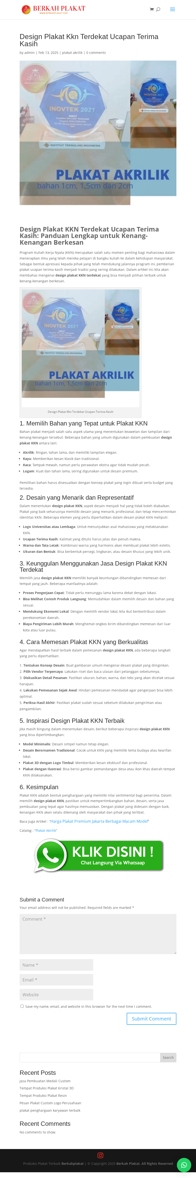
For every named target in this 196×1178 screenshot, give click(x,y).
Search (168, 1057)
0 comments (96, 52)
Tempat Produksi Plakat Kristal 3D (47, 1088)
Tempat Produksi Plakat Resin (43, 1095)
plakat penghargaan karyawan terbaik (50, 1110)
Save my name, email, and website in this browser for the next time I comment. (88, 1006)
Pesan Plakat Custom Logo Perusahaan (50, 1103)
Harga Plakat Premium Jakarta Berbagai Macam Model (99, 821)
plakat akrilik (72, 52)
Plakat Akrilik (46, 830)
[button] (184, 1165)
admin (29, 52)
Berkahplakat (72, 1163)
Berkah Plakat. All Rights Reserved (144, 1163)
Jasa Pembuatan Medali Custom (45, 1081)
